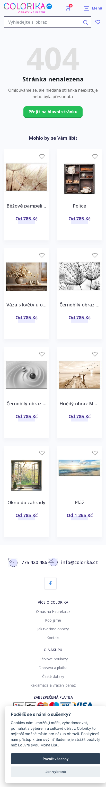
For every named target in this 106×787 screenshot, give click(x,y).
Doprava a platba (53, 667)
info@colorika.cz (79, 562)
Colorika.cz (28, 8)
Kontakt (53, 637)
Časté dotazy (53, 676)
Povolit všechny (56, 759)
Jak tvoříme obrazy (53, 628)
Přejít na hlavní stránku (53, 112)
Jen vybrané (56, 772)
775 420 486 (34, 562)
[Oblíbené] (97, 22)
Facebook (50, 583)
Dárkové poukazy (53, 659)
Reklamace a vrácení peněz (53, 685)
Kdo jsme (53, 620)
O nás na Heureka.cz (53, 611)
